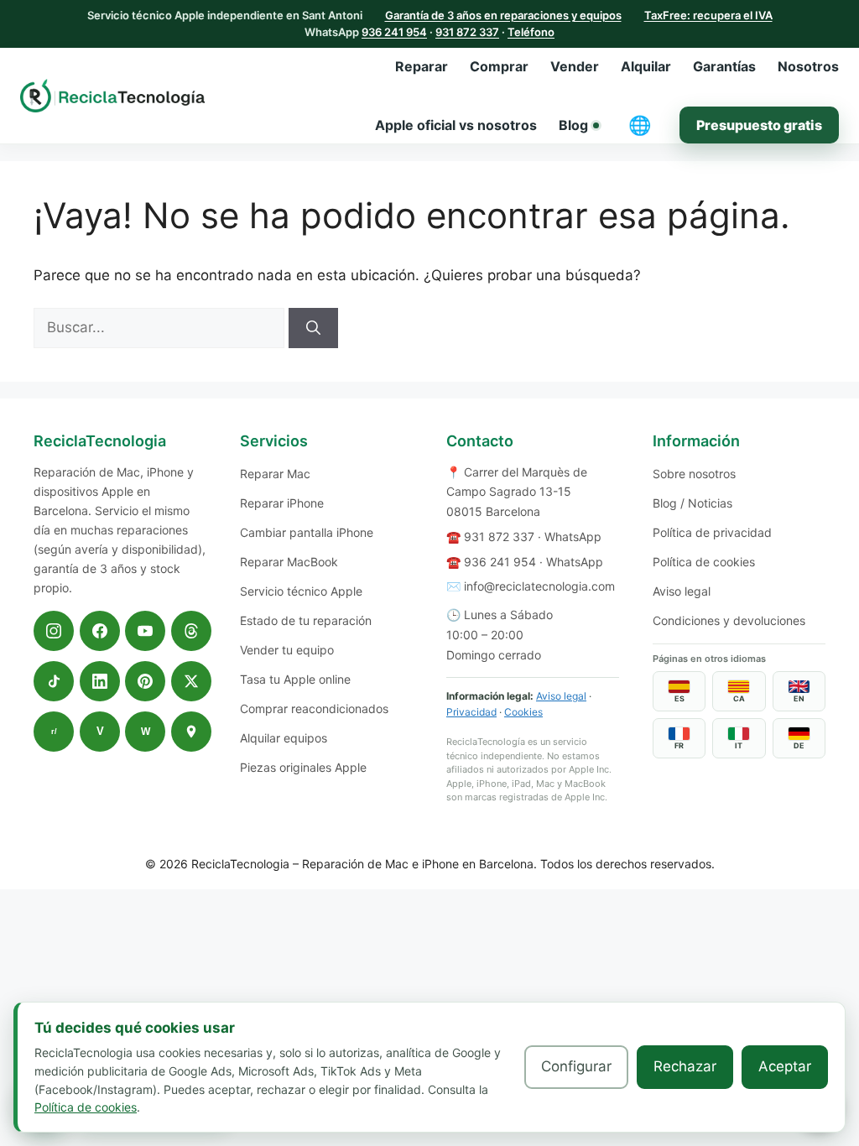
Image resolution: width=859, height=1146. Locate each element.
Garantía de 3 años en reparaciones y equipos (503, 15)
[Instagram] (54, 631)
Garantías (724, 66)
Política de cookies (704, 562)
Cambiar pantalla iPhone (306, 532)
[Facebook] (100, 631)
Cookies (523, 712)
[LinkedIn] (100, 681)
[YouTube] (145, 631)
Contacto (479, 441)
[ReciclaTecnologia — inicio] (112, 95)
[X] (191, 681)
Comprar (499, 66)
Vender (574, 66)
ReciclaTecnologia (240, 864)
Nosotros (808, 66)
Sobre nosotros (694, 473)
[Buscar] (313, 328)
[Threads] (191, 631)
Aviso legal (561, 696)
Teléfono (531, 32)
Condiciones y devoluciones (729, 620)
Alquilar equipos (283, 738)
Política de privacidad (712, 532)
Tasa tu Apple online (295, 679)
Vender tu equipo (287, 650)
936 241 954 (394, 32)
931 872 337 (467, 32)
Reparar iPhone (282, 503)
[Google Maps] (191, 731)
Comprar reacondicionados (314, 708)
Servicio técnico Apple (301, 591)
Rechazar (684, 1066)
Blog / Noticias (692, 503)
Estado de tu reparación (306, 620)
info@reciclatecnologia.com (539, 586)
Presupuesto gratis (759, 125)
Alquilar (646, 66)
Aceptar (784, 1066)
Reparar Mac (275, 473)
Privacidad (471, 712)
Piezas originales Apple (303, 767)
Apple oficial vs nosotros (456, 125)
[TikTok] (54, 681)
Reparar (421, 66)
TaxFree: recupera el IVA (708, 15)
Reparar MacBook (289, 562)
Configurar (576, 1066)
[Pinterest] (145, 681)
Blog (573, 125)
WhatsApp (572, 536)
